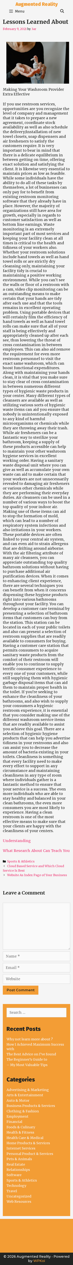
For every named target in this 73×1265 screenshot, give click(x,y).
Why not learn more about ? (30, 1039)
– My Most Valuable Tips (27, 1065)
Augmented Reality (37, 4)
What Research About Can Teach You (36, 850)
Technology (16, 1185)
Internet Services (21, 1148)
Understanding (17, 840)
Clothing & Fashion (23, 1111)
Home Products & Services (28, 1143)
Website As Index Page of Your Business (37, 875)
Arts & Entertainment (25, 1095)
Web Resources (19, 1201)
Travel (12, 1191)
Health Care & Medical (25, 1138)
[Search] (62, 11)
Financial (14, 1122)
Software (14, 1175)
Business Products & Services (31, 1106)
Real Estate (16, 1164)
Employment (17, 1116)
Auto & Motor (18, 1100)
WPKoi (39, 1261)
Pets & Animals (19, 1159)
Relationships (18, 1170)
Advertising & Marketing (28, 1090)
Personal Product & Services (30, 1154)
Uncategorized (19, 1196)
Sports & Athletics (21, 861)
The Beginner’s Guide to (27, 1059)
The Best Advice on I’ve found (31, 1054)
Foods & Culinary (21, 1127)
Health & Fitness (20, 1132)
